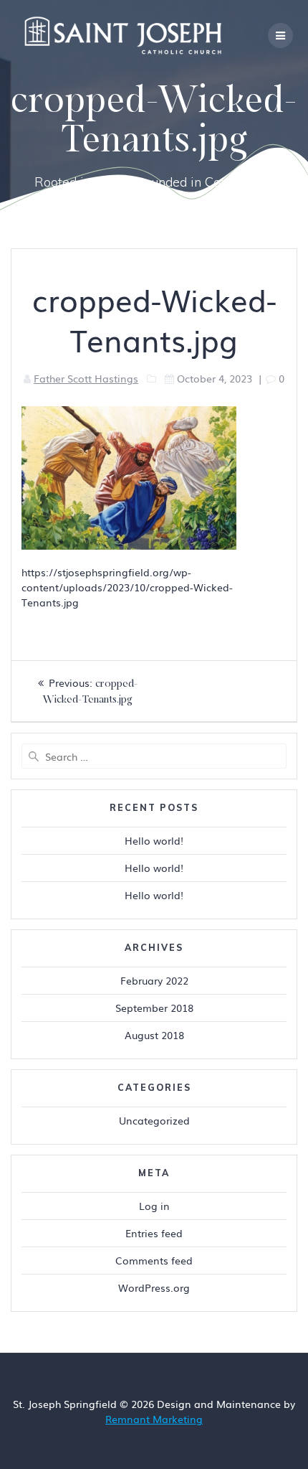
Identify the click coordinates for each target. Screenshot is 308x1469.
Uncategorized (154, 1120)
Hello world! (154, 840)
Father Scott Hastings (86, 378)
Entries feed (154, 1233)
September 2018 (154, 1007)
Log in (154, 1205)
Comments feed (154, 1260)
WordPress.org (154, 1287)
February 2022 (154, 980)
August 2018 (154, 1035)
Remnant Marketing (154, 1419)
